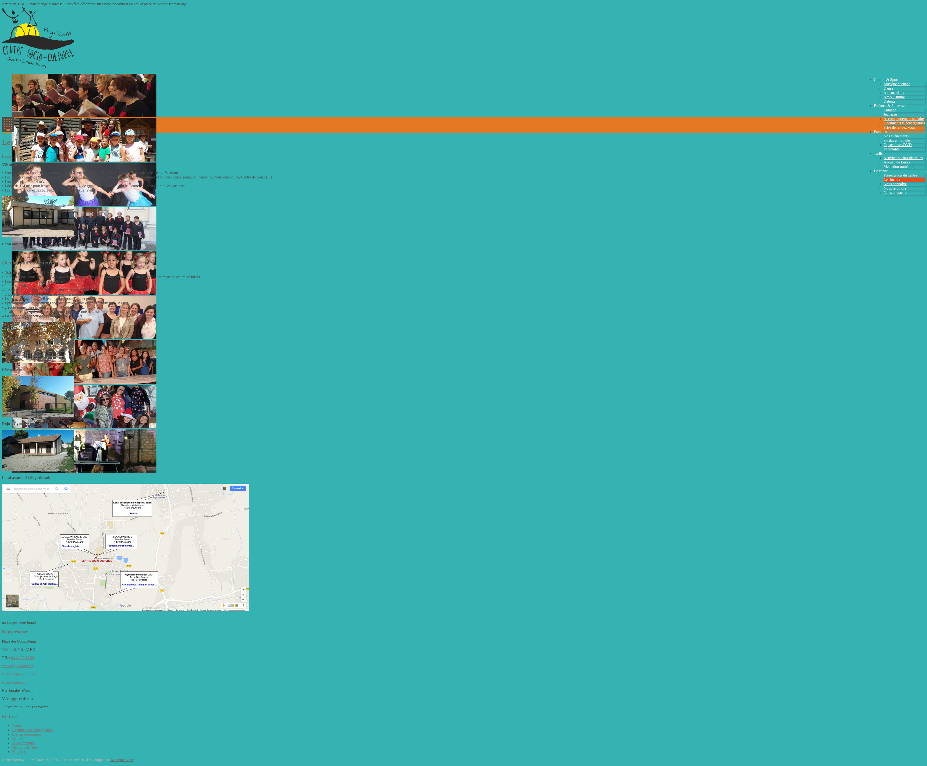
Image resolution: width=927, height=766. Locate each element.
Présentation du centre (900, 175)
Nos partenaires (23, 743)
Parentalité (891, 149)
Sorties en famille (897, 140)
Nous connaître (895, 184)
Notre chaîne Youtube (18, 674)
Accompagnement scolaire (904, 119)
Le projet (18, 739)
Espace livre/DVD (898, 145)
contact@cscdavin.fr (17, 666)
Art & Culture (894, 97)
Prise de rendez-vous (899, 127)
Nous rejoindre (895, 188)
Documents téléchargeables (904, 123)
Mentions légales (24, 747)
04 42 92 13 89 (22, 658)
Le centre (21, 156)
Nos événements (896, 136)
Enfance (890, 110)
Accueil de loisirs (897, 162)
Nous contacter (895, 193)
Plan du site (20, 752)
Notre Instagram (14, 682)
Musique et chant (897, 84)
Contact (17, 725)
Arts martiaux (894, 93)
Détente (889, 101)
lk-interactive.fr (121, 760)
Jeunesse (890, 114)
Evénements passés (26, 734)
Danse (888, 88)
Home (6, 156)
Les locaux (892, 179)
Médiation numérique (900, 166)
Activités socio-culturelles (903, 158)
